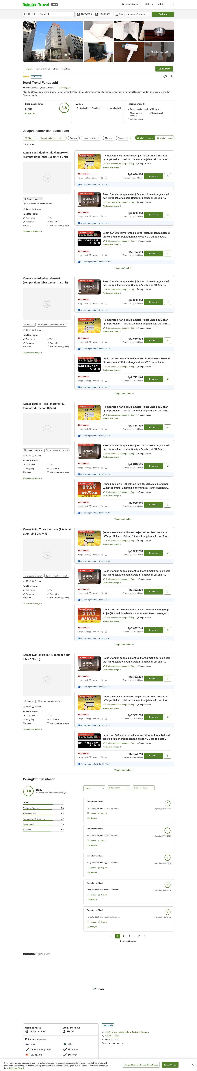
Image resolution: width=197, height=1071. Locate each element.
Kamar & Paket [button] (43, 69)
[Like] (165, 76)
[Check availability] (167, 176)
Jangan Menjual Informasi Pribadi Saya (141, 1065)
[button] (36, 4)
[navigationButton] (111, 936)
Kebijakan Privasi (16, 1068)
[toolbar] (94, 14)
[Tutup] (193, 1065)
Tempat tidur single (126, 138)
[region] (98, 1065)
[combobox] (49, 14)
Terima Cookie (170, 1065)
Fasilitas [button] (66, 69)
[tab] (145, 137)
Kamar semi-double (91, 138)
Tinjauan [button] (29, 69)
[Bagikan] (171, 76)
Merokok (109, 138)
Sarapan (73, 138)
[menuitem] (132, 4)
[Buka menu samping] (172, 5)
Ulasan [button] (56, 69)
